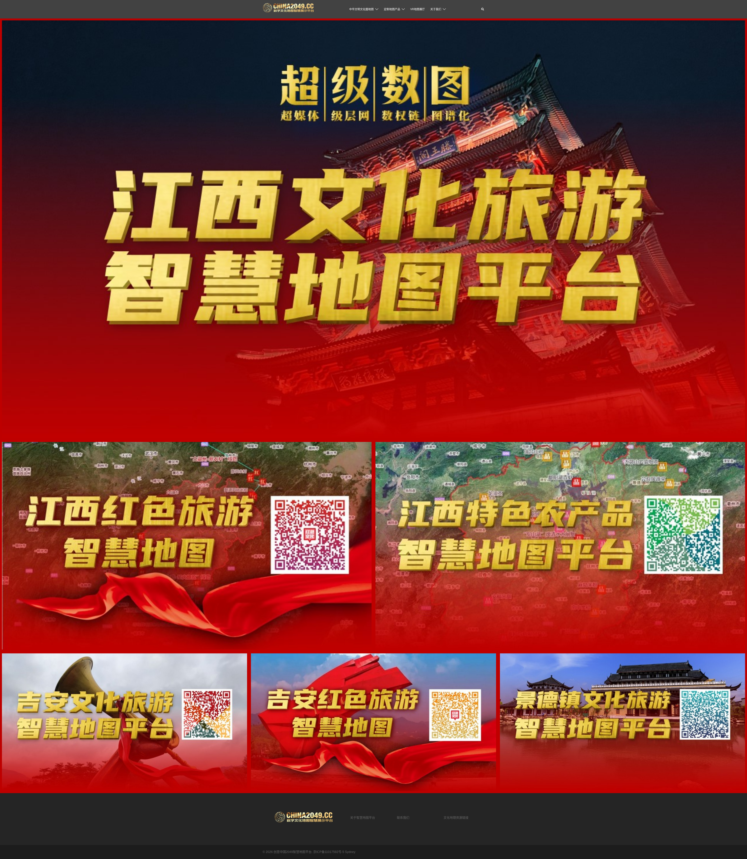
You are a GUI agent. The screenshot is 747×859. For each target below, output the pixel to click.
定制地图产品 (392, 9)
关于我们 (435, 9)
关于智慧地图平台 (362, 817)
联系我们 (403, 817)
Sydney (350, 852)
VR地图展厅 (417, 9)
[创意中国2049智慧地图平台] (288, 9)
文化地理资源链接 (456, 817)
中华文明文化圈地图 (361, 9)
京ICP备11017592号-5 (329, 852)
